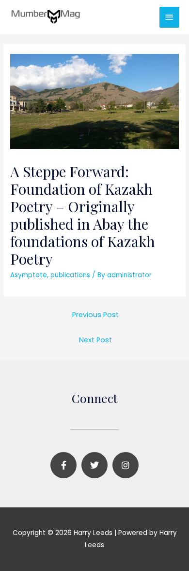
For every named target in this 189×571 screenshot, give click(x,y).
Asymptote (28, 275)
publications (70, 275)
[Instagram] (125, 465)
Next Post (95, 340)
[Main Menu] (169, 17)
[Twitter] (94, 465)
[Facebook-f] (63, 465)
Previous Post (95, 314)
